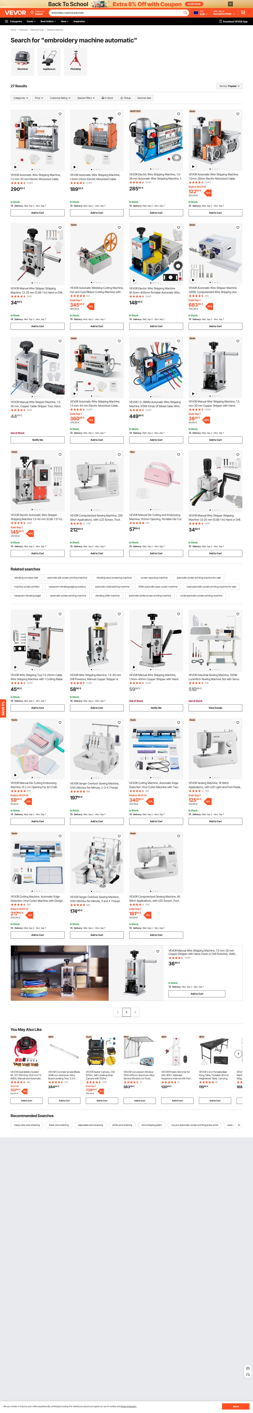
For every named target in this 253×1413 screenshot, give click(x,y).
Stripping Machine (55, 30)
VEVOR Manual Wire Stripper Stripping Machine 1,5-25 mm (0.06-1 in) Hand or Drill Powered (36, 292)
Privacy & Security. (128, 1406)
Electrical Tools (37, 30)
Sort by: (224, 85)
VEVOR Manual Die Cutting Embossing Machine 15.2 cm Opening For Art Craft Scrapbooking (34, 787)
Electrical (23, 30)
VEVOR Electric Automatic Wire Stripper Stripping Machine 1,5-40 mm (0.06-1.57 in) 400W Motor (36, 519)
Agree (236, 1406)
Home (13, 30)
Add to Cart (37, 212)
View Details (215, 707)
